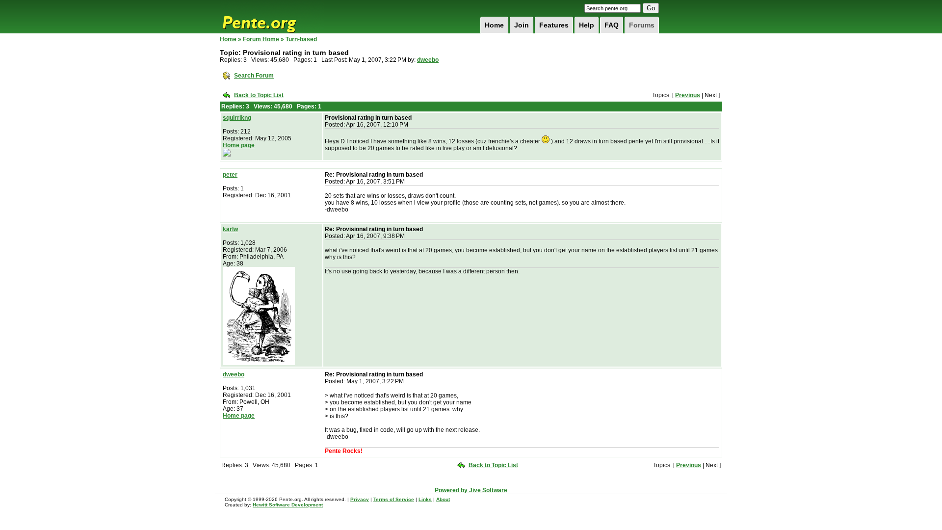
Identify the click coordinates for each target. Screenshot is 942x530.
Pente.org (272, 16)
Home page (239, 145)
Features (554, 25)
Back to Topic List (259, 95)
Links (425, 499)
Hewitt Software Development (288, 504)
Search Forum (254, 75)
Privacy (359, 499)
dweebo (428, 59)
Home (494, 25)
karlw (230, 229)
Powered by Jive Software (471, 490)
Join (521, 25)
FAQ (611, 25)
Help (586, 25)
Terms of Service (393, 499)
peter (230, 174)
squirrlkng (237, 117)
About (443, 499)
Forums (641, 25)
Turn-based (301, 39)
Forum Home (261, 39)
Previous (687, 95)
